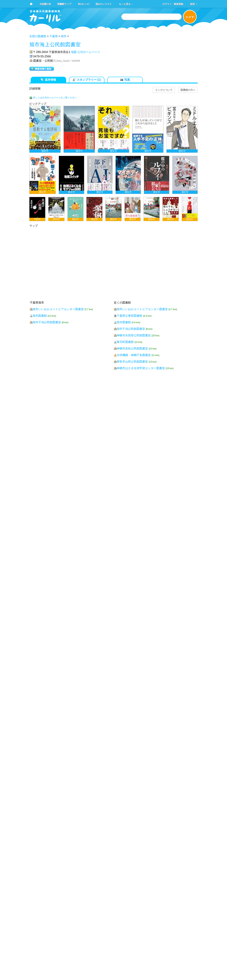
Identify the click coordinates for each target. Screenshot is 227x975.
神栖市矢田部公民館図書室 (134, 335)
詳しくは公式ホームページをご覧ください (55, 97)
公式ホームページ (88, 52)
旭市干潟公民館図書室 (47, 322)
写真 (127, 79)
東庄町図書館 (125, 341)
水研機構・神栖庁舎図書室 (134, 355)
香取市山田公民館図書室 (132, 361)
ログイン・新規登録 (172, 3)
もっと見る (126, 3)
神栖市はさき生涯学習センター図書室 (141, 368)
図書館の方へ (188, 89)
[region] (113, 163)
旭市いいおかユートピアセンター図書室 (58, 309)
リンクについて (164, 89)
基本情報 (50, 79)
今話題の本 (45, 3)
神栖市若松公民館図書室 (132, 348)
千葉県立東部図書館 (129, 315)
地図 (74, 52)
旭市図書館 (40, 315)
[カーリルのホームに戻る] (45, 21)
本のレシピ (83, 3)
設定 (193, 3)
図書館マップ (64, 3)
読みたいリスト (104, 3)
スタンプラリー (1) (89, 79)
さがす (190, 16)
